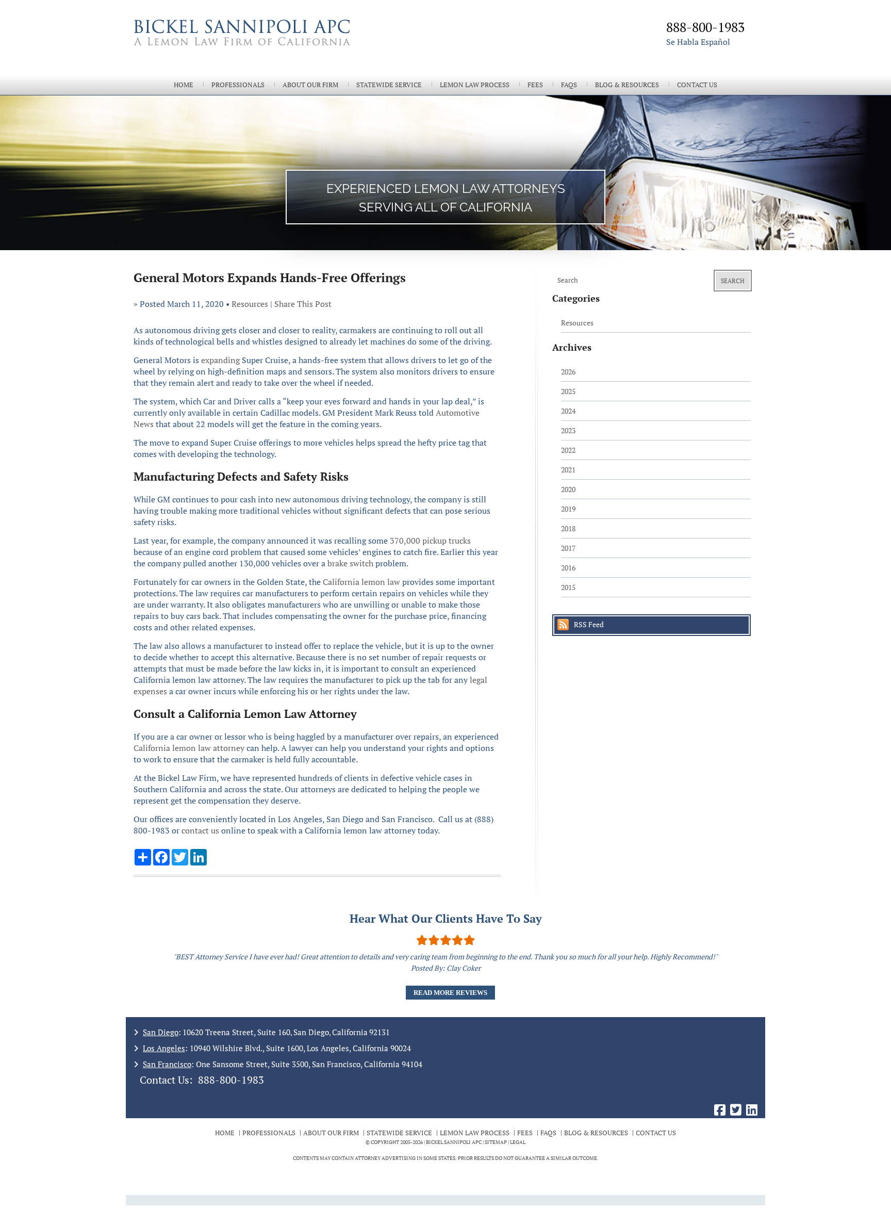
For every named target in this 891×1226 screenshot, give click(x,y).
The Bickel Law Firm (286, 45)
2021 (568, 470)
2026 (568, 372)
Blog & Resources (627, 85)
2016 (568, 568)
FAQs (569, 85)
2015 (568, 587)
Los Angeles (164, 1048)
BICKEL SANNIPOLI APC (454, 1142)
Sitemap (496, 1142)
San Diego (160, 1032)
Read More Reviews (450, 992)
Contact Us (697, 85)
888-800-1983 (231, 1080)
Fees (535, 85)
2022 (568, 450)
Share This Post (303, 303)
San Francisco (167, 1064)
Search (733, 281)
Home (183, 85)
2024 (568, 411)
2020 (568, 489)
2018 (568, 528)
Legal (517, 1142)
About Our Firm (310, 85)
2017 (568, 548)
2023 (568, 430)
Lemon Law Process (474, 85)
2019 (568, 509)
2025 (568, 391)
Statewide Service (389, 85)
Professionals (238, 85)
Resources (250, 303)
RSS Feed (589, 624)
